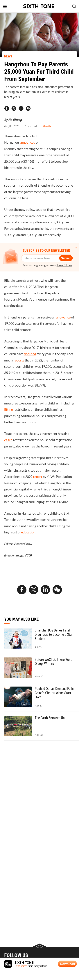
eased (8, 440)
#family (47, 126)
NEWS (8, 56)
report (37, 477)
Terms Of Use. (64, 265)
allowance (63, 317)
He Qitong (15, 119)
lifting (8, 409)
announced (27, 142)
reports (19, 360)
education (28, 532)
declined (30, 354)
